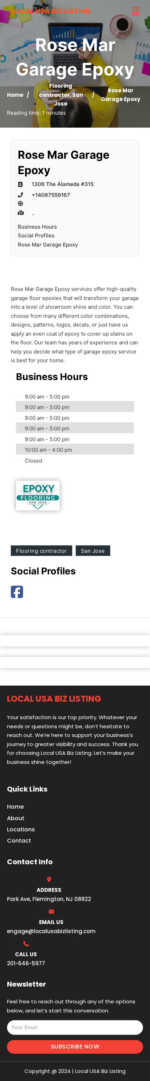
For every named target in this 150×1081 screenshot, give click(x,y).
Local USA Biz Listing (50, 11)
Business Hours (37, 226)
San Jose (93, 550)
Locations (21, 829)
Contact (19, 841)
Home (15, 95)
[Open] (136, 11)
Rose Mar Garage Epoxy (48, 244)
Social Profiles (36, 235)
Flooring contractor (41, 550)
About (15, 818)
